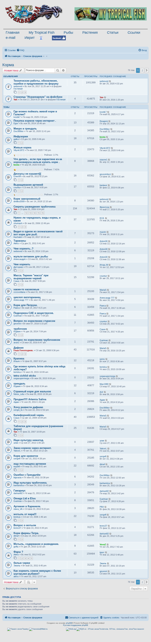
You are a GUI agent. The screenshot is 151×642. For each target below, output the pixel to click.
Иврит (30, 38)
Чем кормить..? (23, 248)
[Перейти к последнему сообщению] (110, 81)
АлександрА (20, 259)
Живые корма (22, 147)
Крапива (19, 358)
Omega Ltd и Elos (25, 498)
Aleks (16, 243)
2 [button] (142, 70)
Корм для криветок (26, 455)
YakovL (17, 450)
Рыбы (68, 32)
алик (16, 443)
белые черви (22, 562)
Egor (16, 123)
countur (17, 187)
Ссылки (134, 32)
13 (30, 213)
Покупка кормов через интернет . (35, 120)
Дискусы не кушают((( (27, 173)
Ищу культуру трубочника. (30, 482)
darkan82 (18, 493)
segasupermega (21, 378)
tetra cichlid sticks (25, 375)
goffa (16, 546)
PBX (102, 507)
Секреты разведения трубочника (34, 206)
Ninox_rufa (19, 394)
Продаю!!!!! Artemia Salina (30, 399)
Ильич (17, 361)
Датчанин (18, 267)
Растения (90, 32)
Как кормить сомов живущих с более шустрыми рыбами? (37, 572)
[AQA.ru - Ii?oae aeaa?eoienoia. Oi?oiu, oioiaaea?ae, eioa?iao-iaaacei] (110, 629)
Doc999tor (19, 131)
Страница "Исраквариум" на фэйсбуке (38, 96)
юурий (17, 466)
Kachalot (18, 237)
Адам (16, 402)
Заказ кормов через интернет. (33, 448)
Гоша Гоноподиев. (23, 350)
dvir (101, 392)
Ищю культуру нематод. (29, 440)
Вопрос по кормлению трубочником (37, 339)
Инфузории (21, 136)
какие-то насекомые (26, 289)
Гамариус (20, 490)
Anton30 (104, 241)
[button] (147, 70)
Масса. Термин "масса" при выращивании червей (31, 277)
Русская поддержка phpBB (75, 625)
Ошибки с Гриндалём (27, 474)
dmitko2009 (19, 201)
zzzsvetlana (19, 292)
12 (26, 213)
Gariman (18, 315)
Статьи (112, 32)
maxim (103, 232)
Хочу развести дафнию (28, 407)
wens (102, 359)
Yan (15, 99)
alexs (16, 576)
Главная (12, 32)
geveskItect (105, 174)
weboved (18, 86)
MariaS (103, 290)
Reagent (104, 121)
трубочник (20, 328)
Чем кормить (22, 264)
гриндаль (19, 383)
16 (43, 213)
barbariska (19, 485)
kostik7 (17, 117)
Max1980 (104, 384)
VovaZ (103, 544)
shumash (18, 223)
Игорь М (104, 265)
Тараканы (20, 240)
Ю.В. (102, 218)
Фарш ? (18, 551)
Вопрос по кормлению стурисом (34, 320)
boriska (17, 372)
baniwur (103, 185)
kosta (102, 137)
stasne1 (103, 159)
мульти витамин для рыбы (31, 256)
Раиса (17, 308)
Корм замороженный (27, 198)
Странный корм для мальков (32, 391)
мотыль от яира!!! (25, 514)
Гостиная (18, 88)
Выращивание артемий (28, 184)
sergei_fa (18, 410)
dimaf (102, 464)
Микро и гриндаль (25, 128)
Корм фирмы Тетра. (26, 533)
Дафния (19, 347)
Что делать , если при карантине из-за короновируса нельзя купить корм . (38, 161)
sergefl (17, 458)
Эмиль (17, 565)
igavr (102, 552)
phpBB (69, 623)
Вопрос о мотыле (25, 525)
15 (39, 213)
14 (34, 213)
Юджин (17, 331)
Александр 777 (21, 300)
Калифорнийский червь (29, 415)
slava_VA (18, 509)
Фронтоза (104, 207)
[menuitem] (20, 50)
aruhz (16, 342)
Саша (16, 281)
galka (16, 139)
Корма (8, 65)
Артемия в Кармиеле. (27, 506)
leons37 (17, 528)
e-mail (10, 38)
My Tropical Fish (41, 32)
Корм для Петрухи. (26, 305)
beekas (17, 517)
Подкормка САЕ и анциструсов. (34, 313)
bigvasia (17, 477)
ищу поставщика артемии (30, 463)
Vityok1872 (19, 150)
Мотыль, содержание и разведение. (36, 543)
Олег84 (17, 176)
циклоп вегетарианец (27, 297)
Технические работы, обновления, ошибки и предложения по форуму (36, 82)
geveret (17, 323)
